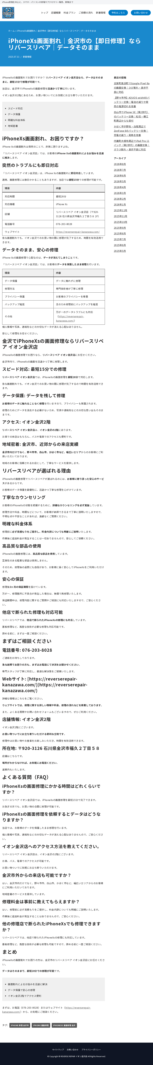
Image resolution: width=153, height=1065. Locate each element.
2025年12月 (120, 210)
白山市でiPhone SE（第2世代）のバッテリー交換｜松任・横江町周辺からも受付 (131, 116)
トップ (44, 12)
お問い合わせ (141, 12)
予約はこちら (118, 12)
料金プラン (70, 12)
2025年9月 (120, 227)
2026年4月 (120, 187)
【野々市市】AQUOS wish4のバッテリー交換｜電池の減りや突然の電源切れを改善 (132, 102)
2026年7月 (120, 170)
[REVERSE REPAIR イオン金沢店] (8, 13)
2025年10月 (120, 222)
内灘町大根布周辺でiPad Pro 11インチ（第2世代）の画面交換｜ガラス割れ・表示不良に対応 (132, 145)
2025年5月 (120, 251)
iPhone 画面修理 (41, 1025)
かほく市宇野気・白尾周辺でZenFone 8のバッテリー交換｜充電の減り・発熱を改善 (131, 131)
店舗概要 (56, 12)
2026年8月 (120, 164)
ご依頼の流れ (86, 12)
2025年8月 (120, 233)
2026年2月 (120, 199)
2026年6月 (120, 175)
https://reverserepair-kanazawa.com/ (78, 232)
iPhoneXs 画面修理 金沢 (64, 1025)
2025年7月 (120, 239)
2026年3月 (120, 193)
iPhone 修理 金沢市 (20, 1025)
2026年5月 (120, 181)
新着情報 (100, 12)
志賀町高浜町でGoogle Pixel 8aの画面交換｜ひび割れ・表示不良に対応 (132, 87)
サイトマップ (58, 1049)
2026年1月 (120, 204)
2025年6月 (120, 245)
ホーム (11, 30)
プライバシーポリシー (91, 1049)
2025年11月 (120, 216)
